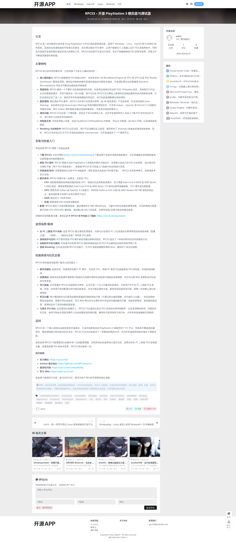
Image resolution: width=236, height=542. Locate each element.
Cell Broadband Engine (49, 396)
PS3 (91, 399)
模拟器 (39, 403)
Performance (67, 399)
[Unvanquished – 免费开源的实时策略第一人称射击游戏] (47, 447)
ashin (42, 408)
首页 (68, 4)
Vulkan (113, 399)
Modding (143, 396)
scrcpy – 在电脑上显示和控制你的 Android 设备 (193, 86)
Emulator (103, 396)
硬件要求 (58, 403)
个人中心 (94, 524)
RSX (105, 399)
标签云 (93, 527)
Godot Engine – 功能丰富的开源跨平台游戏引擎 (193, 107)
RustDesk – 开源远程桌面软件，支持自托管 (192, 118)
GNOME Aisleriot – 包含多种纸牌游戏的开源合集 (79, 463)
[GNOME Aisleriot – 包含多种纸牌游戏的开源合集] (80, 447)
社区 (67, 403)
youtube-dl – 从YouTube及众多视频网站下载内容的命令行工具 (200, 81)
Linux (100, 4)
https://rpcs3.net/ (59, 359)
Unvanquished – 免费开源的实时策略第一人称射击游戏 (47, 463)
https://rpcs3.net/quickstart (111, 215)
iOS (119, 4)
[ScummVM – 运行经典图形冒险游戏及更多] (145, 447)
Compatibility (80, 396)
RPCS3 (98, 399)
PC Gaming (54, 399)
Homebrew (131, 396)
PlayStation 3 (81, 399)
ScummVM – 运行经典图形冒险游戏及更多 (145, 463)
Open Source (42, 399)
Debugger (93, 396)
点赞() (151, 409)
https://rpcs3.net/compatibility (68, 367)
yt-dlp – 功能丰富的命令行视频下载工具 (189, 97)
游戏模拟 (48, 403)
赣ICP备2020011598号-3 (118, 537)
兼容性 (121, 399)
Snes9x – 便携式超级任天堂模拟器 (111, 463)
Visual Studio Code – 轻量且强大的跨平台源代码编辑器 (197, 70)
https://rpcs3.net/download (79, 154)
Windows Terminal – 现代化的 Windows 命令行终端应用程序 (200, 102)
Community (67, 396)
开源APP (117, 535)
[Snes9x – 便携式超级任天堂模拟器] (112, 447)
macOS (90, 4)
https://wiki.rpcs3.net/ (62, 371)
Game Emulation (117, 396)
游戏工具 (108, 19)
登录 (200, 4)
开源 (129, 399)
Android (110, 4)
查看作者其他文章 (183, 54)
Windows (79, 4)
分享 (130, 409)
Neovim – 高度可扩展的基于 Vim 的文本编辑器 (193, 113)
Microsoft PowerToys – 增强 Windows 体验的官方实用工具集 (200, 91)
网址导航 (94, 530)
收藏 (139, 409)
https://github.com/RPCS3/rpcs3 (75, 363)
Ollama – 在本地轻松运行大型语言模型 (189, 75)
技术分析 (144, 399)
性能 (135, 399)
